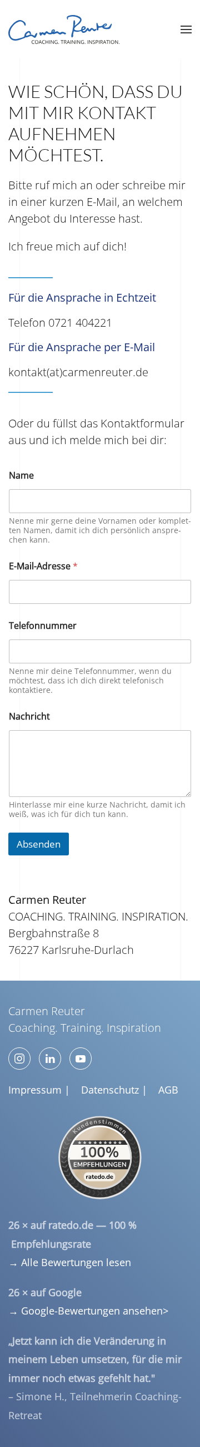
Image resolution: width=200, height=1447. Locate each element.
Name (21, 475)
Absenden (39, 844)
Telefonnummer (43, 626)
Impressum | (39, 1089)
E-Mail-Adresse (43, 566)
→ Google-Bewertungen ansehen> (88, 1310)
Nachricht (29, 716)
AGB (168, 1089)
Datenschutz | (114, 1089)
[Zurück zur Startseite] (63, 29)
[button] (186, 29)
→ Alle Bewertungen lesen (69, 1262)
